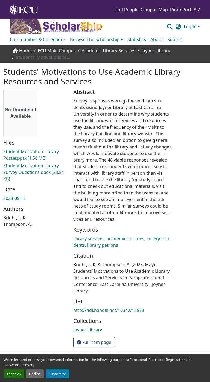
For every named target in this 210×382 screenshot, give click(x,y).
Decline (35, 373)
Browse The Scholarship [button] (95, 39)
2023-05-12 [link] (14, 198)
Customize (57, 373)
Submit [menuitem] (174, 39)
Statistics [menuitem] (136, 39)
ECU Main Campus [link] (57, 51)
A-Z (197, 10)
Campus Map (154, 10)
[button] (169, 26)
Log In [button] (191, 27)
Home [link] (25, 51)
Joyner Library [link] (155, 51)
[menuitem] (96, 39)
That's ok (14, 373)
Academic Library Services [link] (108, 51)
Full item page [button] (96, 342)
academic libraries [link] (125, 238)
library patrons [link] (102, 245)
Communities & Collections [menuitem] (38, 39)
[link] (35, 154)
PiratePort (180, 10)
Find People (126, 10)
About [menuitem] (156, 39)
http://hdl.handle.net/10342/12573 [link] (108, 310)
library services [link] (88, 238)
